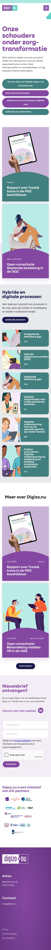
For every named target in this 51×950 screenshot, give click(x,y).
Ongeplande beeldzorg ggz (32, 335)
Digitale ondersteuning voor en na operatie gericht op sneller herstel (34, 427)
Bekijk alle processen (15, 320)
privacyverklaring (23, 740)
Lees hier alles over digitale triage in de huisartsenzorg (25, 84)
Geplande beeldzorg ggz (32, 378)
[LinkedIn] (40, 710)
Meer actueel (25, 666)
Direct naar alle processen (17, 93)
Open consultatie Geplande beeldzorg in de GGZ (25, 268)
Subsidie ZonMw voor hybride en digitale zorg (25, 102)
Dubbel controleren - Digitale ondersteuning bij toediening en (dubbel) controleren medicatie (34, 458)
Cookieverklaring (9, 934)
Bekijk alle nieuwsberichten (18, 112)
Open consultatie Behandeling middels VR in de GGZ (24, 647)
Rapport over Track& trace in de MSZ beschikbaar (23, 191)
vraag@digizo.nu (9, 904)
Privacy (5, 929)
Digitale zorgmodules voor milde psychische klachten (34, 401)
